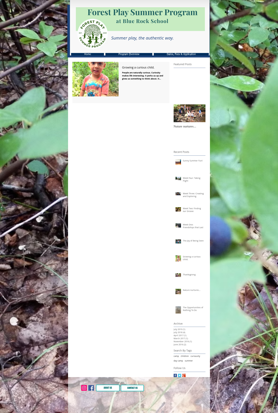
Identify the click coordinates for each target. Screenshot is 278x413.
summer (189, 360)
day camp (178, 360)
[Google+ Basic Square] (184, 375)
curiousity (195, 356)
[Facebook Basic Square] (175, 375)
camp (176, 356)
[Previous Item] (178, 113)
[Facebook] (91, 388)
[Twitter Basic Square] (179, 375)
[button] (174, 387)
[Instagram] (84, 388)
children (185, 356)
